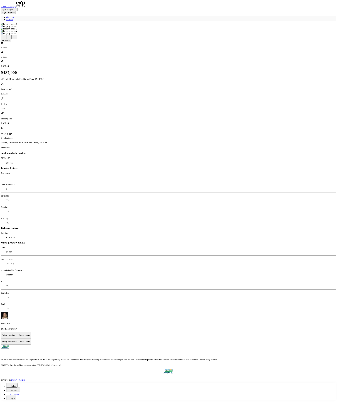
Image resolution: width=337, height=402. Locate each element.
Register (11, 13)
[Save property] (9, 37)
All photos (6, 40)
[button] (168, 24)
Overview (10, 17)
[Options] (3, 37)
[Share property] (14, 37)
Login (4, 13)
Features (9, 19)
